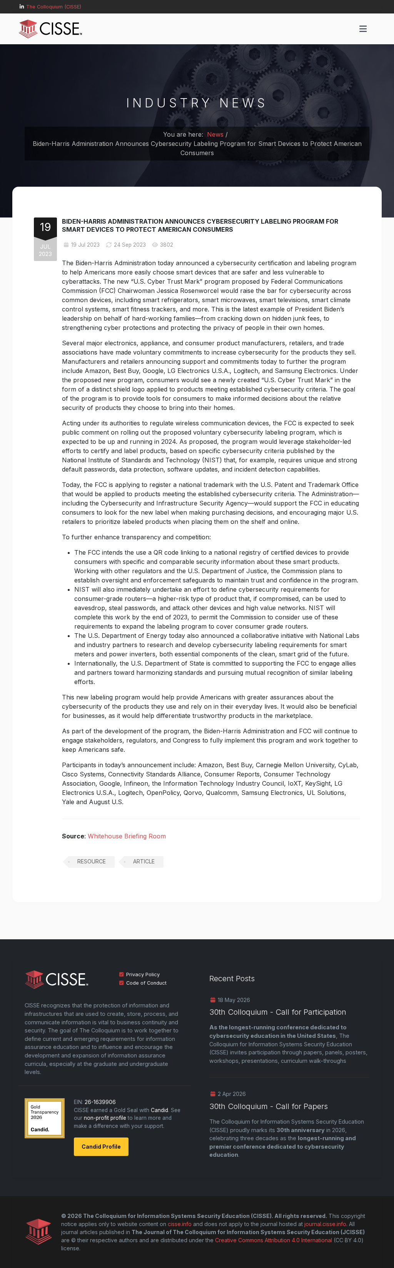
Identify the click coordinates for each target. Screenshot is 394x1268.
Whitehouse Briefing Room (127, 836)
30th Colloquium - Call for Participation (277, 1012)
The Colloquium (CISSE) (53, 7)
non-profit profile (105, 1118)
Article (144, 861)
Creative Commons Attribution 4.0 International (273, 1240)
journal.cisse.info (325, 1224)
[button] (363, 29)
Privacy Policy (143, 974)
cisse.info (180, 1224)
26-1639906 (100, 1102)
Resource (91, 861)
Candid (159, 1110)
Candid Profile (101, 1146)
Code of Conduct (146, 983)
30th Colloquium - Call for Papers (268, 1106)
